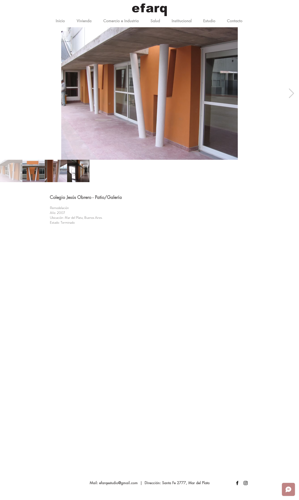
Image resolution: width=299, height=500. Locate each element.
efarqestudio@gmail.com (118, 482)
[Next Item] (291, 93)
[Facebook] (237, 483)
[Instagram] (245, 483)
